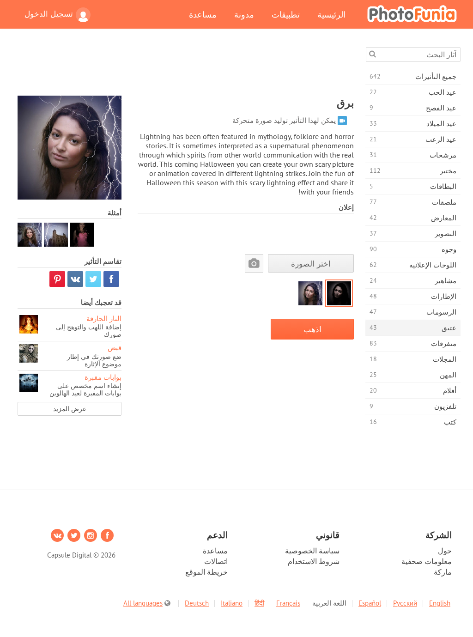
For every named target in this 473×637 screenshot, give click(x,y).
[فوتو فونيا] (412, 13)
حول (445, 550)
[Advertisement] (186, 68)
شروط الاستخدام (314, 561)
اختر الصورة (311, 263)
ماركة (443, 571)
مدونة (244, 14)
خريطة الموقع (206, 571)
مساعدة (203, 14)
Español (369, 603)
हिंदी (259, 603)
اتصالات (216, 561)
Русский (405, 603)
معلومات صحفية (426, 561)
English (439, 603)
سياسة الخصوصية (312, 550)
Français (288, 603)
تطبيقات (286, 14)
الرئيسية (331, 14)
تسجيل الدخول (48, 14)
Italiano (232, 603)
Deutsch (197, 603)
